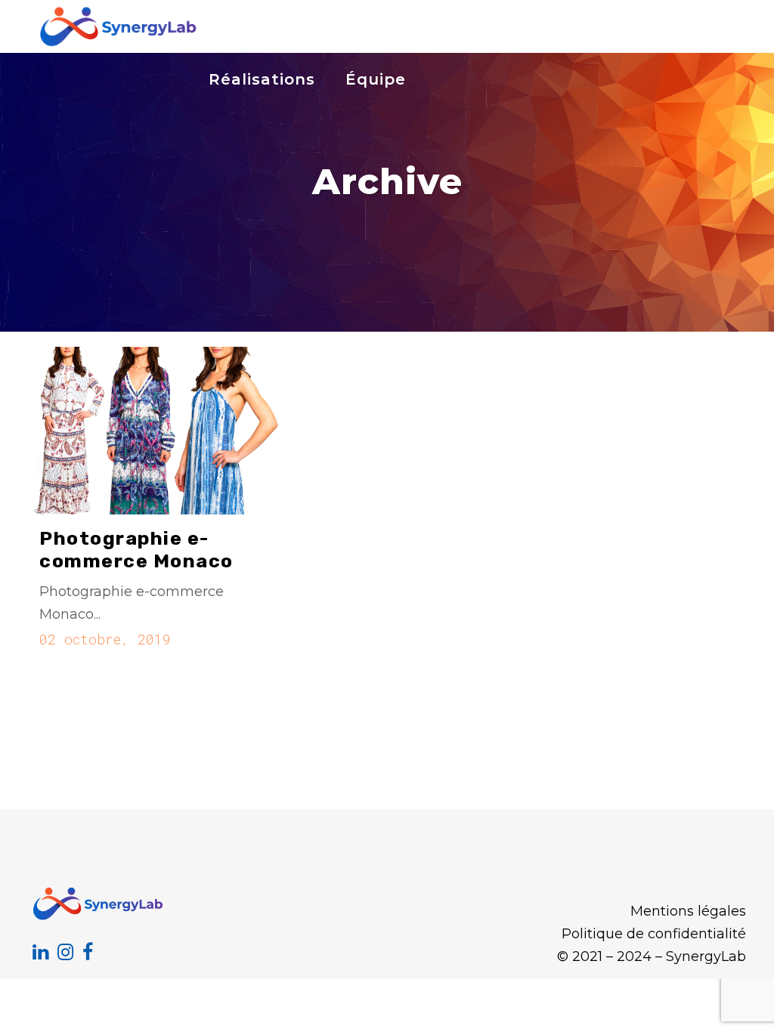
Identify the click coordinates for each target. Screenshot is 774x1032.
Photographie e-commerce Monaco (136, 549)
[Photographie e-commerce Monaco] (153, 430)
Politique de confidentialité (654, 933)
